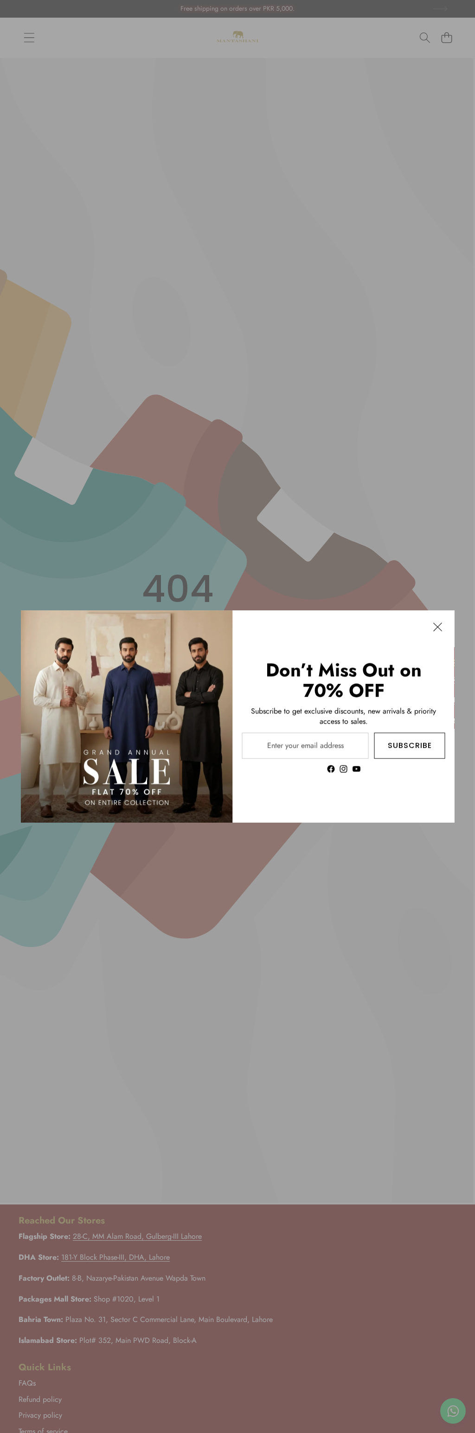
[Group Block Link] (344, 716)
